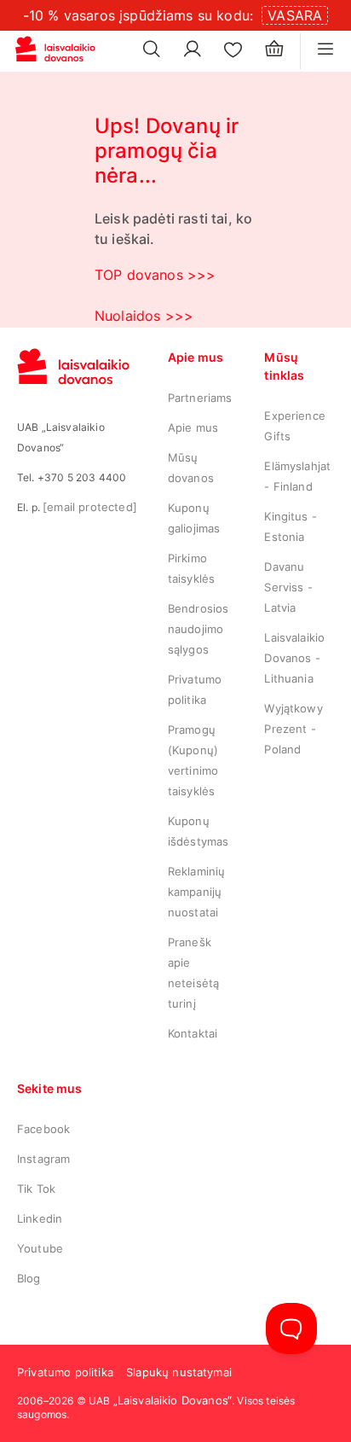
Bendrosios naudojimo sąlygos (198, 629)
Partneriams (200, 397)
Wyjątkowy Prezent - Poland (293, 728)
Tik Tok (36, 1188)
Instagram (43, 1159)
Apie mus (193, 427)
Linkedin (39, 1218)
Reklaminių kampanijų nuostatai (197, 891)
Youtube (40, 1248)
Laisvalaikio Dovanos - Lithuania (294, 658)
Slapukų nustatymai (179, 1372)
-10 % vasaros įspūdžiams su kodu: (138, 15)
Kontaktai (192, 1033)
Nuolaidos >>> (144, 315)
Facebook (43, 1129)
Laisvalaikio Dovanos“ (175, 1400)
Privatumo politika (65, 1372)
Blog (29, 1278)
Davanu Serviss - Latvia (288, 587)
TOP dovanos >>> (155, 274)
